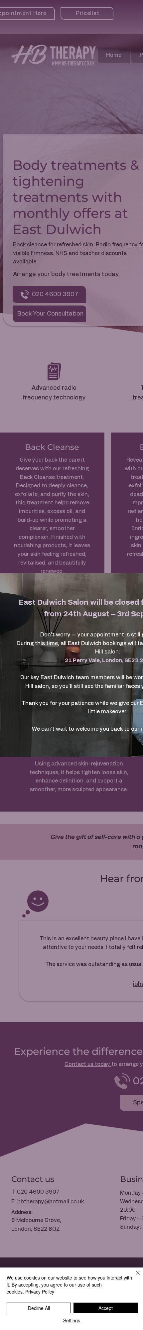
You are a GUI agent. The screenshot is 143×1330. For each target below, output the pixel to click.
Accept (105, 1308)
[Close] (134, 1277)
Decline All (39, 1308)
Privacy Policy (39, 1291)
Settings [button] (71, 1320)
